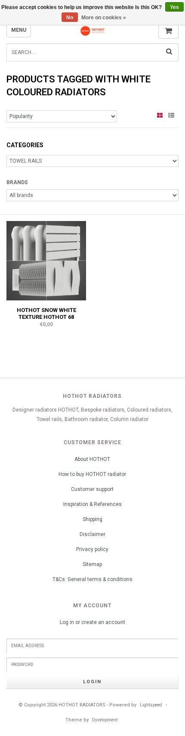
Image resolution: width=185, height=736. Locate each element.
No (69, 18)
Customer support (92, 489)
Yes (174, 7)
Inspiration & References (92, 504)
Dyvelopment (104, 720)
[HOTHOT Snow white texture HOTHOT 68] (46, 260)
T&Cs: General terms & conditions (92, 579)
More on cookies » (103, 18)
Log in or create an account (92, 622)
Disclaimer (92, 534)
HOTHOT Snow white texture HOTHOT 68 (46, 313)
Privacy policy (92, 549)
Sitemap (92, 564)
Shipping (92, 519)
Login (92, 682)
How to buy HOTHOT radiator (92, 474)
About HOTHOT (92, 459)
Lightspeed (151, 705)
